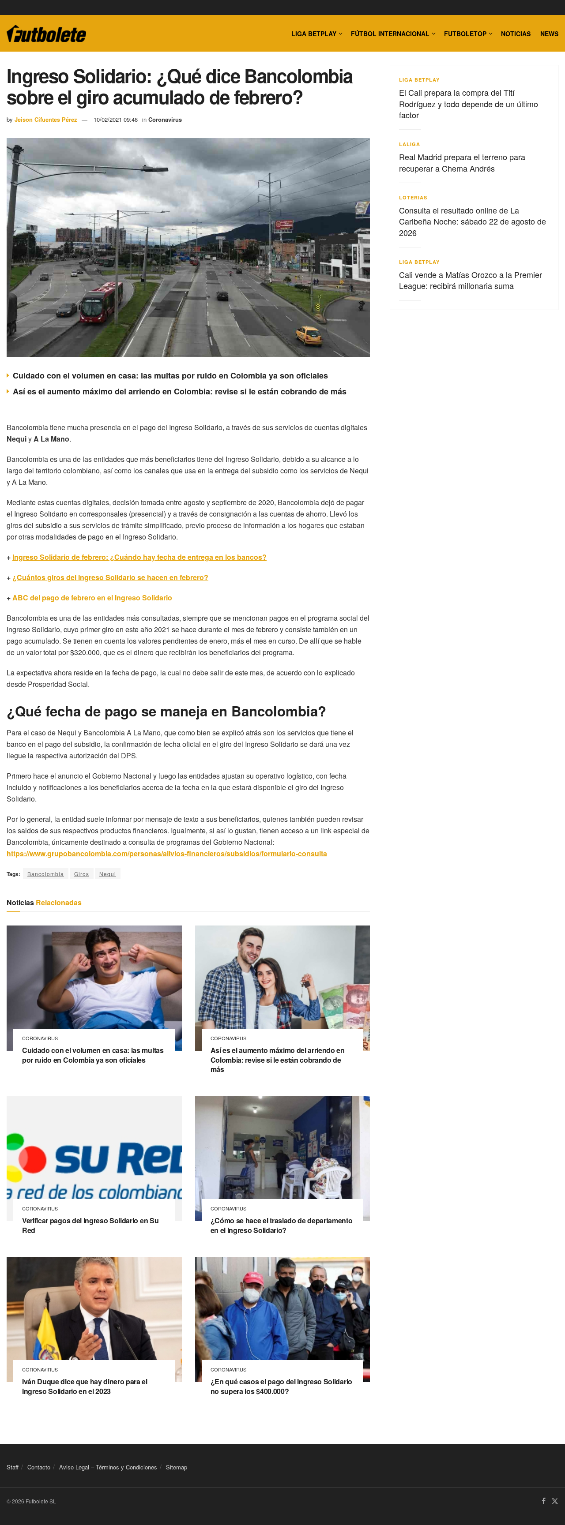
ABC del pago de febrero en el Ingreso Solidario (92, 597)
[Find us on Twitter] (554, 1502)
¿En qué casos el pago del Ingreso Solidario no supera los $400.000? (281, 1386)
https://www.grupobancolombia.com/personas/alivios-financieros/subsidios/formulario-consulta (167, 853)
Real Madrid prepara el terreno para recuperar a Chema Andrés (462, 162)
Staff (13, 1467)
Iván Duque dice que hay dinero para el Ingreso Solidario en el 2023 (84, 1386)
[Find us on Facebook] (544, 1502)
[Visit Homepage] (46, 33)
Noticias (516, 33)
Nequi (107, 873)
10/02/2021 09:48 (116, 119)
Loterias (413, 197)
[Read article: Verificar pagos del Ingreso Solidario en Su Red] (94, 1158)
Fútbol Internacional (390, 33)
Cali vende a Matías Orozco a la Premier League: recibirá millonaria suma (470, 280)
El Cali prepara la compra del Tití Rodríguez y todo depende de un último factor (468, 103)
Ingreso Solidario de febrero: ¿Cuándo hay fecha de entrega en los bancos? (139, 557)
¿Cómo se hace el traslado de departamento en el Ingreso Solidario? (282, 1225)
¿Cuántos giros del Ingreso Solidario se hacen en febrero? (110, 577)
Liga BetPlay (419, 79)
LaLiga (409, 144)
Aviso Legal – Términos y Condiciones (108, 1467)
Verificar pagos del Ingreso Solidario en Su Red (90, 1225)
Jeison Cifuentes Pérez (46, 119)
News (549, 33)
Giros (81, 873)
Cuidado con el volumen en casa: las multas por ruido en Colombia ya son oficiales (170, 375)
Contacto (38, 1467)
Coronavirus (165, 119)
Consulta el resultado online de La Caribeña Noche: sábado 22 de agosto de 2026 (472, 221)
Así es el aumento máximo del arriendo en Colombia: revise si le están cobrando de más (180, 391)
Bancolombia (45, 873)
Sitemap (176, 1467)
